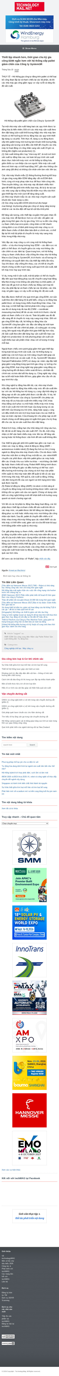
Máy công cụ (28, 648)
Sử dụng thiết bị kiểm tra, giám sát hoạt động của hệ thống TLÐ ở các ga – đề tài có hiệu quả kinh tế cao (29, 608)
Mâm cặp (34, 637)
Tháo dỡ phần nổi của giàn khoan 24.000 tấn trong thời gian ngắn (28, 600)
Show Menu (30, 48)
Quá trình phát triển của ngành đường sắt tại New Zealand (26, 727)
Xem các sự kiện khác (11, 1170)
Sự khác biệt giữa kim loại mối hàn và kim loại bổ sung (24, 665)
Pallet (41, 637)
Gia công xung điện (22, 637)
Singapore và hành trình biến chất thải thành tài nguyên (24, 783)
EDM (11, 637)
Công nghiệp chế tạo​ (12, 648)
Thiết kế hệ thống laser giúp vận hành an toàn (20, 669)
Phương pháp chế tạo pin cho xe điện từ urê (20, 762)
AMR (6, 637)
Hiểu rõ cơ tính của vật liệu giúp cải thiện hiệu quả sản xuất (26, 688)
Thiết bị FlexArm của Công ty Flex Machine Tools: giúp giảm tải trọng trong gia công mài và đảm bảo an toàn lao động (28, 621)
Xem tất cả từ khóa (10, 808)
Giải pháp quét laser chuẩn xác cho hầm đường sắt (23, 712)
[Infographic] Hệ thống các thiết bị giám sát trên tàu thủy (25, 612)
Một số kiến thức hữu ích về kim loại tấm (19, 684)
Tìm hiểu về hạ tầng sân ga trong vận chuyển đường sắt (25, 717)
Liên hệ (5, 1282)
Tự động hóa (23, 639)
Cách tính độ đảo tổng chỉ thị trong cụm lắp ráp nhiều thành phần (28, 680)
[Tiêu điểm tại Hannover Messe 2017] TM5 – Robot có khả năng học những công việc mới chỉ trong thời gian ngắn (28, 587)
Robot (46, 637)
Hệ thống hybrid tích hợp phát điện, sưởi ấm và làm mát (25, 773)
